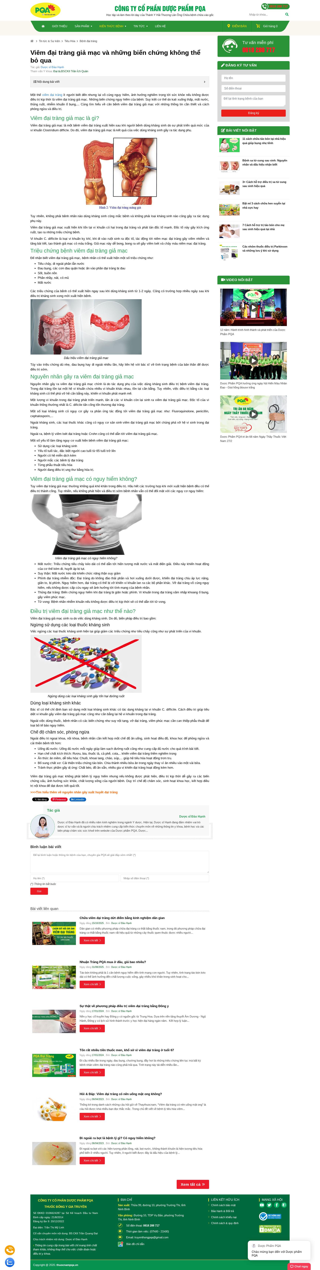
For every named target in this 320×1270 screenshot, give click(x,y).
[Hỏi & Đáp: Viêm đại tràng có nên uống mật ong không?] (54, 1109)
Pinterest (60, 799)
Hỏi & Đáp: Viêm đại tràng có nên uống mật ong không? (121, 1094)
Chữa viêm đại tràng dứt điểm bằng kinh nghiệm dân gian (122, 918)
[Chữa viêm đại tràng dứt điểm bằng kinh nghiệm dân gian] (54, 933)
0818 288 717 (258, 49)
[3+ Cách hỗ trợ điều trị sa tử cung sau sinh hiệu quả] (229, 188)
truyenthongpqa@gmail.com (151, 1237)
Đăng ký (253, 113)
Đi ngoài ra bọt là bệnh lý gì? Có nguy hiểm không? (117, 1138)
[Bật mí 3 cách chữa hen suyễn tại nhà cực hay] (229, 209)
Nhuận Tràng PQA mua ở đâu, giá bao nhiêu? (113, 962)
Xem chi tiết (91, 940)
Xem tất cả (191, 1184)
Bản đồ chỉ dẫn (135, 1244)
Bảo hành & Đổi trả (222, 1211)
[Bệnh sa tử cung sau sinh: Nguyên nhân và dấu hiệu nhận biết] (229, 166)
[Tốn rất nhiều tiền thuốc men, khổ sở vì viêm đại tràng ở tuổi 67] (54, 1065)
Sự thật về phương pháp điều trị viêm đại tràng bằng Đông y (124, 1006)
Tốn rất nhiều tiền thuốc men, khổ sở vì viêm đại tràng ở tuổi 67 (127, 1050)
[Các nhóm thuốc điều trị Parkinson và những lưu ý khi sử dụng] (229, 253)
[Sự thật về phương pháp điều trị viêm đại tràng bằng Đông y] (54, 1021)
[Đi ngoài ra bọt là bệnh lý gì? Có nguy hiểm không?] (54, 1153)
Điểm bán (239, 26)
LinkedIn (79, 799)
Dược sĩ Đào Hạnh (52, 67)
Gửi (39, 891)
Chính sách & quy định (225, 1223)
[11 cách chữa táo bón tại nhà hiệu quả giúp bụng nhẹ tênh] (229, 145)
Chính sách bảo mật (223, 1205)
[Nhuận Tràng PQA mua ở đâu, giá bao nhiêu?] (54, 977)
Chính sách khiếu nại (223, 1217)
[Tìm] (287, 14)
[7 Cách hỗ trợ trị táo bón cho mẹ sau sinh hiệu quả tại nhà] (229, 231)
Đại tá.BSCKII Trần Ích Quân (70, 71)
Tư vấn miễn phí (257, 42)
